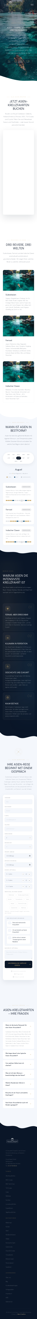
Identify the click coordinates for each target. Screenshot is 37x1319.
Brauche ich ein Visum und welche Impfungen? (17, 1094)
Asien (27, 899)
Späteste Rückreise (10, 860)
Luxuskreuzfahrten (11, 1204)
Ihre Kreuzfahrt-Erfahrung (15, 918)
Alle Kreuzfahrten (10, 1176)
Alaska (12, 903)
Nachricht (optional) (11, 948)
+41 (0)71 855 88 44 (12, 1165)
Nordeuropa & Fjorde (23, 895)
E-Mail (7, 815)
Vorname (7, 797)
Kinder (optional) (10, 870)
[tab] (8, 454)
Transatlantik (19, 899)
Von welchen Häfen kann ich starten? (15, 1064)
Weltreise (23, 907)
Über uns (8, 1277)
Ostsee (7, 1239)
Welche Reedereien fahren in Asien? (15, 1084)
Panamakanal (9, 1263)
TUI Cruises (9, 1188)
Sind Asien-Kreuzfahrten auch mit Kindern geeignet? (17, 1104)
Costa (7, 1192)
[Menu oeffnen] (32, 4)
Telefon (7, 824)
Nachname (8, 806)
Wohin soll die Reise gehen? (13, 891)
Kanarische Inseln (10, 1243)
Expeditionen (9, 1208)
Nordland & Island (10, 1234)
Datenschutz (9, 1301)
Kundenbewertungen (12, 1285)
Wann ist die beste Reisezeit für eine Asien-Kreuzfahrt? (16, 1026)
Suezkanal (8, 1267)
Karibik (10, 899)
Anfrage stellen (10, 1289)
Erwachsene (8, 833)
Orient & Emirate (22, 903)
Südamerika (14, 907)
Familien (8, 1200)
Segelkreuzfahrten (11, 1212)
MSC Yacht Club (10, 1184)
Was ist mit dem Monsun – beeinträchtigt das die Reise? (15, 1074)
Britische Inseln (10, 1259)
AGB (7, 1297)
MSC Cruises (9, 1180)
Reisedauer (8, 842)
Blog (7, 1281)
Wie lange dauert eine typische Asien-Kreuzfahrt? (16, 1054)
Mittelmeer (11, 895)
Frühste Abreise (9, 851)
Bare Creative (22, 1314)
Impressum (9, 1293)
